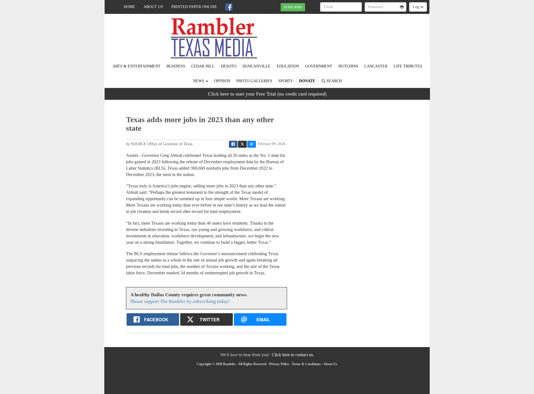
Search (333, 81)
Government (318, 66)
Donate (307, 81)
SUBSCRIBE (293, 7)
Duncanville (257, 66)
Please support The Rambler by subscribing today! (180, 301)
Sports (285, 81)
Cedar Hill (203, 66)
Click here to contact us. (293, 354)
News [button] (199, 81)
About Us (153, 7)
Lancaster (375, 66)
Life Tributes (408, 66)
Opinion (222, 81)
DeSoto (228, 66)
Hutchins (348, 66)
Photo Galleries (254, 81)
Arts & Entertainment (136, 66)
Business (176, 66)
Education (288, 66)
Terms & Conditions (306, 364)
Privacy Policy (279, 364)
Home (129, 7)
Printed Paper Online (194, 7)
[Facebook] (229, 7)
